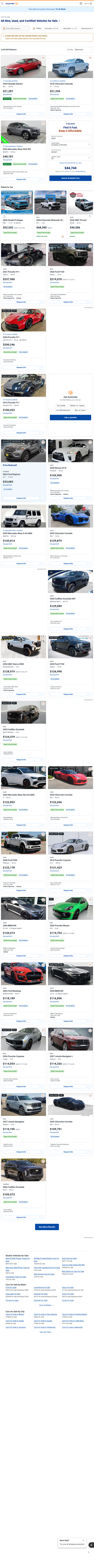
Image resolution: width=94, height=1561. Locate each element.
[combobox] (15, 28)
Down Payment (56, 150)
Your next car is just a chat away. (47, 9)
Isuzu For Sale (67, 1287)
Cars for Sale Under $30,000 (73, 1265)
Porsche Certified (11, 334)
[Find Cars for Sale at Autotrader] (12, 3)
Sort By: (70, 50)
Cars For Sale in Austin (43, 1321)
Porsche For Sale (40, 1294)
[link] (33, 98)
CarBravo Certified (58, 81)
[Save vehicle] (43, 58)
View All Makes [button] (45, 1305)
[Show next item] (42, 451)
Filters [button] (38, 28)
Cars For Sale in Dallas (15, 1321)
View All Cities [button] (45, 1332)
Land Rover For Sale (42, 1287)
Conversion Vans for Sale (16, 1277)
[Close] (83, 1540)
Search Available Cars (70, 178)
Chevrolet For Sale (13, 1294)
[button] (80, 3)
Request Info (21, 114)
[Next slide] (89, 216)
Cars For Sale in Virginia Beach (74, 1314)
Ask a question (70, 417)
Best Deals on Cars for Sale (73, 1271)
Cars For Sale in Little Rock (73, 1321)
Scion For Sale (68, 1294)
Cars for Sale (5, 17)
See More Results (47, 1227)
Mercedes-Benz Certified (13, 146)
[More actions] (42, 114)
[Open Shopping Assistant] (91, 1545)
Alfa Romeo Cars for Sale (44, 1274)
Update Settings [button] (80, 171)
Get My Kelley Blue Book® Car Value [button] (70, 163)
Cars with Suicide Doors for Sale (47, 1268)
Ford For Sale (11, 1287)
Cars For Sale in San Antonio (45, 1314)
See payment (7, 94)
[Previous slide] (4, 216)
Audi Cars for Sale (69, 1258)
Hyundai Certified (11, 81)
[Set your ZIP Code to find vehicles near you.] (59, 21)
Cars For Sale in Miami (15, 1314)
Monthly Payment (56, 136)
